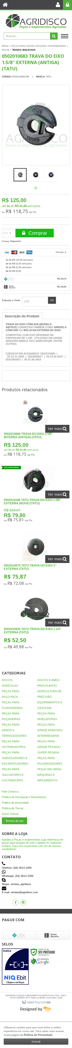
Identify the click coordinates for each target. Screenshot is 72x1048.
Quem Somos (10, 813)
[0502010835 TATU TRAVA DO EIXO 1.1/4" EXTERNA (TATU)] (35, 623)
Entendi (36, 1041)
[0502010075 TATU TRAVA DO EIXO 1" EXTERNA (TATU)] (35, 559)
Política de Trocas (12, 808)
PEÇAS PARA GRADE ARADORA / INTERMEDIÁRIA (38, 46)
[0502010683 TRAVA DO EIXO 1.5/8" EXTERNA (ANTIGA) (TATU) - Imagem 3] (51, 174)
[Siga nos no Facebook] (15, 903)
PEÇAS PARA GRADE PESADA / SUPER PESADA (49, 747)
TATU (48, 76)
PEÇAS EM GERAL (49, 769)
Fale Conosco (10, 791)
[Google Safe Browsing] (40, 961)
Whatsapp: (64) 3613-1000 (17, 875)
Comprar (37, 233)
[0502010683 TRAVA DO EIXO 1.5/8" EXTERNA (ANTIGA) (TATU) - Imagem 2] (35, 174)
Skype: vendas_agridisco (16, 884)
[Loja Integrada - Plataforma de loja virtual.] (36, 1002)
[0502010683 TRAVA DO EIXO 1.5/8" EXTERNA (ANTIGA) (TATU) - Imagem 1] (20, 174)
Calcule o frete (11, 300)
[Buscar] (53, 36)
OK (52, 300)
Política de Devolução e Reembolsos (24, 797)
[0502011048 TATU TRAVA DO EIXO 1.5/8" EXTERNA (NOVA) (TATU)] (35, 495)
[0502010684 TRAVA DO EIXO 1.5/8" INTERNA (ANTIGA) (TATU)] (35, 429)
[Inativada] (15, 966)
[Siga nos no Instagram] (23, 903)
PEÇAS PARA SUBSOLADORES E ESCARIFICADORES (15, 758)
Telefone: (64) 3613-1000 (17, 867)
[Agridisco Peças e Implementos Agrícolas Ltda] (36, 21)
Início (5, 46)
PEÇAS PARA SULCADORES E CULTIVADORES (13, 775)
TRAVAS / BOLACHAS (23, 50)
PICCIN (5, 50)
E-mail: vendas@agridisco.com (20, 892)
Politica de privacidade (15, 802)
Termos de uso (14, 820)
